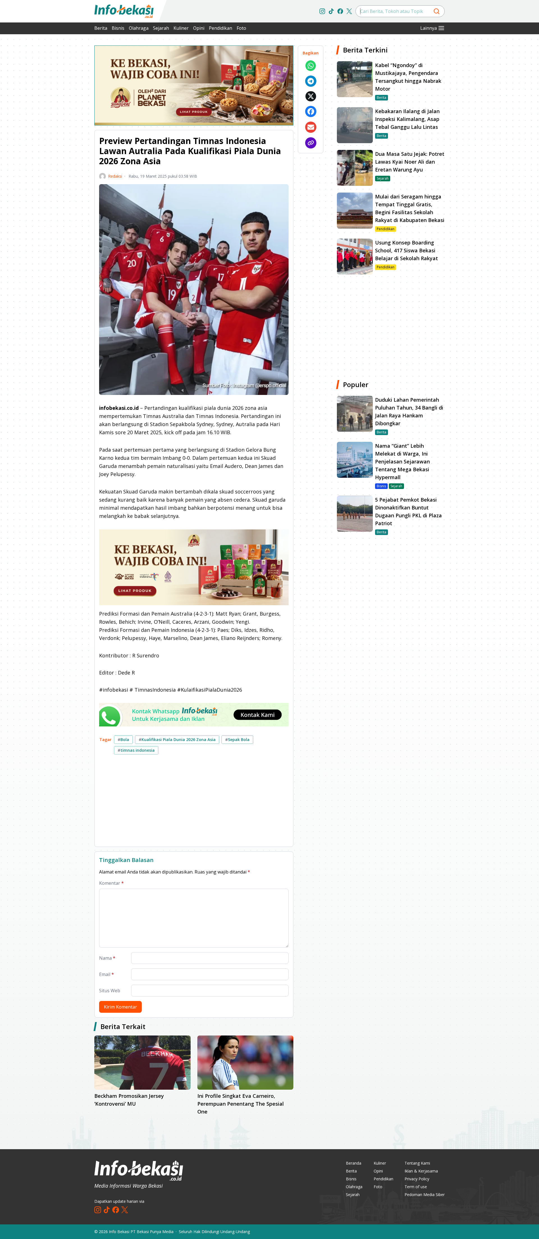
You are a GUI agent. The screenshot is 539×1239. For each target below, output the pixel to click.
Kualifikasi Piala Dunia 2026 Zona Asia (177, 739)
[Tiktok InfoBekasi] (331, 11)
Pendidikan (220, 28)
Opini (198, 28)
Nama (107, 958)
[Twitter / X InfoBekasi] (349, 11)
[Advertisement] (64, 129)
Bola (123, 739)
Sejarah (161, 28)
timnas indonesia (136, 750)
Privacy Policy (417, 1178)
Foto (241, 28)
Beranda (353, 1163)
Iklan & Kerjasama (421, 1171)
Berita (100, 28)
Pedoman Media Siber (425, 1194)
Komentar (111, 883)
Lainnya (428, 28)
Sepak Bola (237, 739)
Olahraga (139, 28)
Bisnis (118, 28)
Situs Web (109, 990)
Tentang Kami (417, 1163)
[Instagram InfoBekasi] (322, 11)
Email (106, 974)
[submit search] (436, 11)
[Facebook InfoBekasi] (340, 11)
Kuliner (181, 28)
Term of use (416, 1186)
